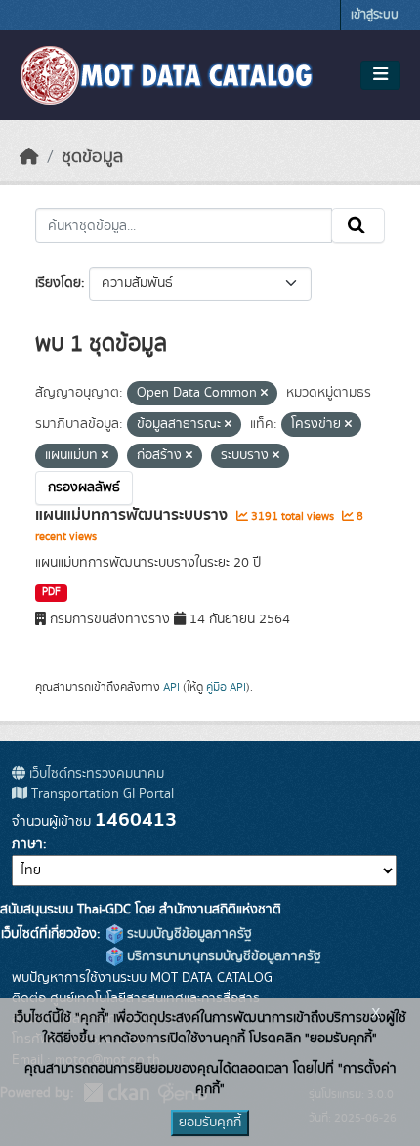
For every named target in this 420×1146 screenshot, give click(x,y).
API (171, 687)
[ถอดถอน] (264, 394)
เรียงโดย (58, 283)
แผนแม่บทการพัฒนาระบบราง (133, 515)
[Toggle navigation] (380, 75)
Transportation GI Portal (100, 794)
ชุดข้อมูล (92, 157)
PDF (51, 592)
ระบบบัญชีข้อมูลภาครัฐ (187, 934)
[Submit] (358, 225)
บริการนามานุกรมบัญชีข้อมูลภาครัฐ (222, 956)
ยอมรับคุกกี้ (210, 1122)
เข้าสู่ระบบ (375, 15)
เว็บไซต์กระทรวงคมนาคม (94, 774)
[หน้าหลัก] (29, 157)
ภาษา (27, 844)
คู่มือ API (226, 687)
